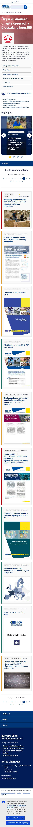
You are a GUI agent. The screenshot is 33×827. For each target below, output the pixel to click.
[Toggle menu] (29, 7)
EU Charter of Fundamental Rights (19, 93)
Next (29, 135)
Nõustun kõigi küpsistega (15, 818)
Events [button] (5, 725)
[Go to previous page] (6, 178)
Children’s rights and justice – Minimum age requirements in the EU (16, 515)
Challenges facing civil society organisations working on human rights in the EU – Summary (16, 401)
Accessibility (4, 794)
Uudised (5, 753)
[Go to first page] (3, 178)
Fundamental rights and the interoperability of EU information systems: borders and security (16, 665)
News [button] (5, 719)
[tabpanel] (16, 135)
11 (13, 181)
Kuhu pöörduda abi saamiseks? (13, 751)
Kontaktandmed (6, 776)
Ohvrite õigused (8, 86)
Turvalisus (6, 82)
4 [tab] (22, 157)
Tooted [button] (5, 163)
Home (2, 12)
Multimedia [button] (6, 714)
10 (10, 181)
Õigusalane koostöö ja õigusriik (13, 78)
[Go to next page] (19, 181)
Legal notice (12, 793)
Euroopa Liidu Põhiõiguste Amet (13, 746)
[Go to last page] (22, 181)
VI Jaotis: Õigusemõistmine (9, 99)
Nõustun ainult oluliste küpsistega (18, 823)
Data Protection (26, 793)
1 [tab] (10, 157)
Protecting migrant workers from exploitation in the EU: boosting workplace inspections (15, 203)
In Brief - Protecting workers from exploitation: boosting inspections (15, 239)
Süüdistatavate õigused (10, 74)
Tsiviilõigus (6, 70)
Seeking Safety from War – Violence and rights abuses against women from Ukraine (16, 143)
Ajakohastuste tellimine (10, 755)
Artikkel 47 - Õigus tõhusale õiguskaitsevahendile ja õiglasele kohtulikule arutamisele (16, 102)
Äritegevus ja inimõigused (11, 66)
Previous (3, 135)
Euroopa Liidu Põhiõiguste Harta (13, 748)
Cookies (19, 793)
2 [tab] (14, 157)
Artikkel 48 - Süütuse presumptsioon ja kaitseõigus (16, 107)
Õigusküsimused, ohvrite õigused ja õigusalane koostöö (19, 12)
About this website (5, 793)
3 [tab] (18, 157)
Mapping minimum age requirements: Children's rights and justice (16, 570)
